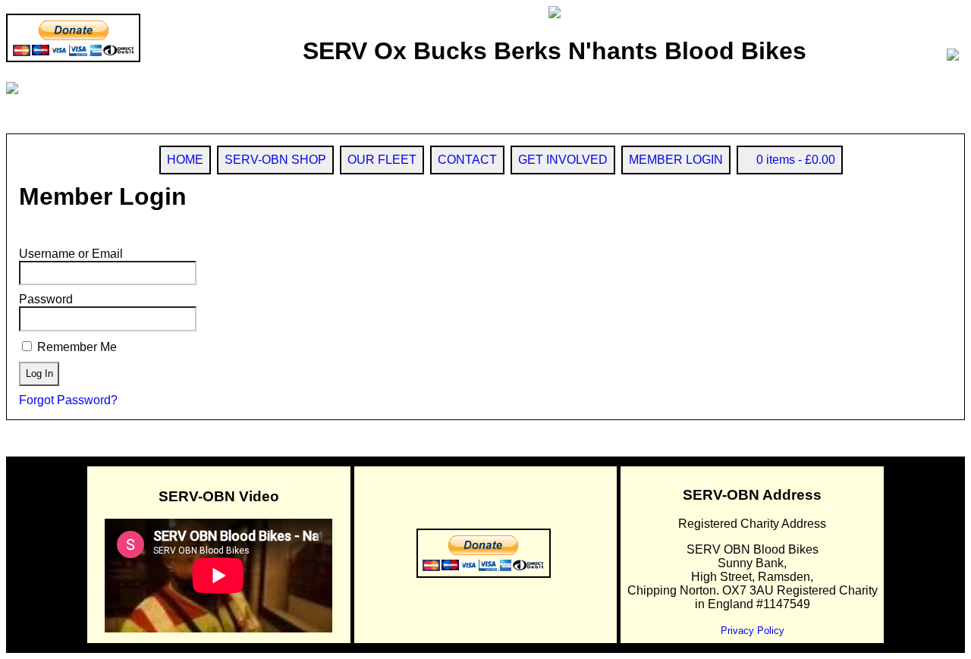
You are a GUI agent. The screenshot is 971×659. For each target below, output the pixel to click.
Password (46, 299)
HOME (185, 159)
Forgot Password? (68, 400)
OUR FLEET (381, 159)
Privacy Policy (752, 630)
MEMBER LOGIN (676, 159)
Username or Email (71, 253)
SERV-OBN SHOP (275, 159)
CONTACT (467, 159)
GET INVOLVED (563, 159)
